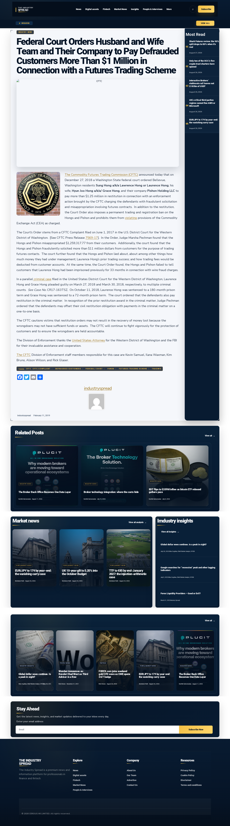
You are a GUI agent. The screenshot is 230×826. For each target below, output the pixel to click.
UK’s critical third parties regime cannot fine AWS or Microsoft (202, 103)
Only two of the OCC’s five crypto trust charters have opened (202, 64)
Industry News (25, 32)
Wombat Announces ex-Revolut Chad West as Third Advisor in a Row (73, 674)
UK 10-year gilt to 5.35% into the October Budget (79, 572)
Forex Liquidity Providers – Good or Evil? (181, 593)
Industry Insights (27, 666)
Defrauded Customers (68, 369)
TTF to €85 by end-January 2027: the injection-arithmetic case (127, 574)
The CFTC (24, 355)
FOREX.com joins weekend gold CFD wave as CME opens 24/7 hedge (114, 674)
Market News (26, 565)
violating (131, 218)
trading (156, 369)
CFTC (28, 369)
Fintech (103, 663)
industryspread (98, 388)
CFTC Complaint (41, 369)
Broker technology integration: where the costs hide (111, 492)
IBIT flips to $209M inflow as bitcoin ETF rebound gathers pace (175, 491)
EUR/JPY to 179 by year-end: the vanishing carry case (33, 572)
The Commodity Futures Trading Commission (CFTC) (101, 175)
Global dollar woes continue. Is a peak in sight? (184, 544)
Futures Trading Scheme (133, 369)
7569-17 (92, 238)
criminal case (42, 279)
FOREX (18, 565)
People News (65, 663)
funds (110, 369)
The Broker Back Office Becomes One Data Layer (45, 492)
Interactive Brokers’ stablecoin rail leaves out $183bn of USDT (201, 83)
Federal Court (94, 369)
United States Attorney (88, 340)
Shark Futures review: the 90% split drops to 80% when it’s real (204, 44)
